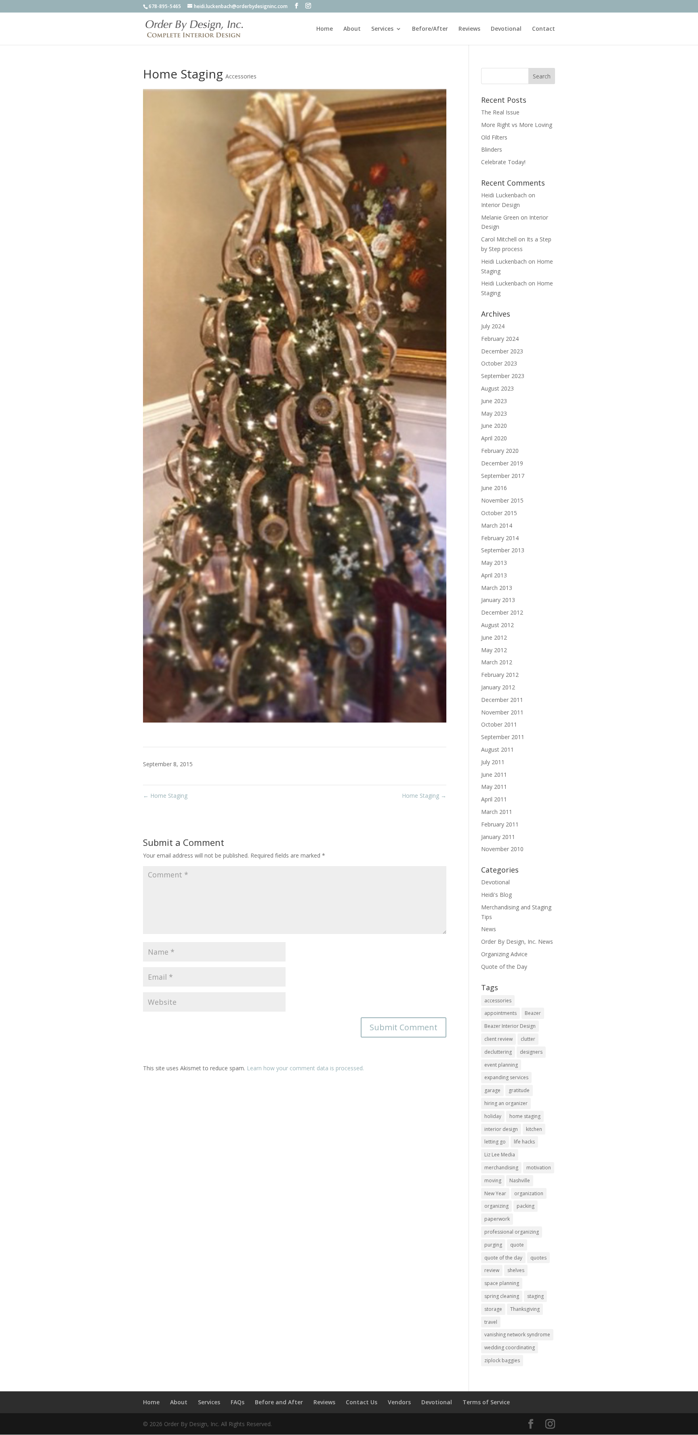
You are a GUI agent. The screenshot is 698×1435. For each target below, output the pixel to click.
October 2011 (499, 724)
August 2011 (497, 749)
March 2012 (496, 662)
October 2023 (499, 363)
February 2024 (500, 338)
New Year (495, 1193)
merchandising (501, 1167)
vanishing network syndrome (517, 1334)
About (352, 29)
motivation (538, 1167)
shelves (515, 1270)
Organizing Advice (504, 954)
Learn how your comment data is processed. (305, 1068)
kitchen (534, 1129)
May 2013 (494, 562)
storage (493, 1309)
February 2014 (500, 538)
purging (493, 1244)
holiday (492, 1116)
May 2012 (494, 650)
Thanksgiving (525, 1309)
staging (535, 1296)
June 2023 (494, 401)
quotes (538, 1257)
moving (492, 1180)
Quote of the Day (504, 966)
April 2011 (494, 799)
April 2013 (494, 575)
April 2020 (494, 438)
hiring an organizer (506, 1103)
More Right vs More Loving (516, 125)
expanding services (506, 1077)
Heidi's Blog (496, 894)
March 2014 (496, 525)
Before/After (430, 29)
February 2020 (500, 450)
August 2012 (497, 625)
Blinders (491, 149)
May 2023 (494, 413)
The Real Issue (500, 112)
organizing (496, 1206)
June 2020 (494, 425)
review (491, 1270)
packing (525, 1206)
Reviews (469, 29)
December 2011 (502, 700)
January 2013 (498, 600)
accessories (497, 1000)
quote (517, 1244)
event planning (501, 1064)
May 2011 (494, 786)
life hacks (524, 1141)
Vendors (399, 1402)
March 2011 (496, 812)
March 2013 (496, 588)
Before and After (279, 1402)
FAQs (237, 1402)
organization (528, 1193)
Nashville (519, 1180)
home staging (524, 1116)
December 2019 (502, 463)
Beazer (533, 1013)
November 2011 (502, 712)
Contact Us (361, 1402)
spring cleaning (501, 1296)
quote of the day (503, 1257)
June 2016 (494, 488)
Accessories (240, 76)
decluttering (498, 1051)
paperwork (497, 1218)
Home (324, 29)
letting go (495, 1141)
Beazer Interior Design (510, 1026)
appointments (500, 1013)
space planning (501, 1283)
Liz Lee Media (499, 1154)
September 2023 (502, 376)
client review (498, 1039)
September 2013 (502, 550)
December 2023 (502, 351)
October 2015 (499, 513)
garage (492, 1090)
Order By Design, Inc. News (517, 941)
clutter (528, 1039)
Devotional (506, 29)
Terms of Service (486, 1402)
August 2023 (497, 388)
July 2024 (493, 326)
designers (531, 1051)
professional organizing (511, 1231)
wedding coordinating (509, 1347)
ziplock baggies (502, 1360)
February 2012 (500, 674)
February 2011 (500, 824)
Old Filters (494, 137)
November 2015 (502, 500)
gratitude (519, 1090)
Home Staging (165, 795)
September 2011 (502, 737)
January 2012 (498, 687)
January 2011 (498, 837)
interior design (501, 1129)
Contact (543, 29)
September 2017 (502, 476)
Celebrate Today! (503, 162)
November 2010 (502, 849)
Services (382, 29)
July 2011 (493, 762)
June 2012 (494, 637)
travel (490, 1322)
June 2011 (494, 774)
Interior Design (500, 205)
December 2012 (502, 612)
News (488, 929)
